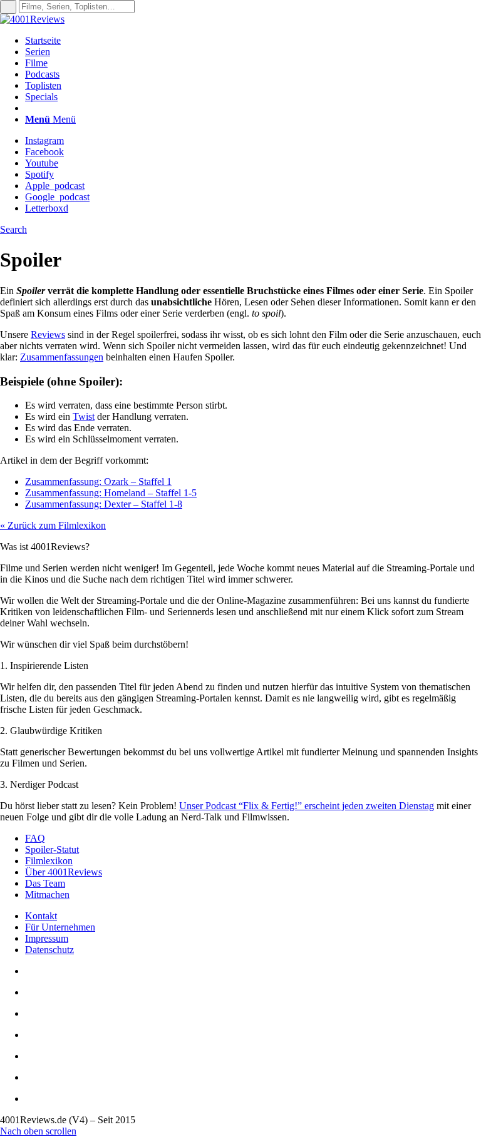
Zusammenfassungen (61, 357)
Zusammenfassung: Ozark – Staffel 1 (98, 481)
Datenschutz (49, 949)
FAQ (35, 838)
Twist (84, 416)
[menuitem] (253, 40)
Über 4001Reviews (63, 872)
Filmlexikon (49, 860)
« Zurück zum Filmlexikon (53, 525)
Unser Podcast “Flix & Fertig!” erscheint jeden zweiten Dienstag (306, 805)
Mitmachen (47, 894)
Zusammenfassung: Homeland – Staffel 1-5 (111, 492)
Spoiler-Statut (52, 849)
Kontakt (41, 915)
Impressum (46, 938)
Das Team (45, 883)
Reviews (48, 334)
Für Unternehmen (60, 927)
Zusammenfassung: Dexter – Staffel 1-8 (103, 504)
